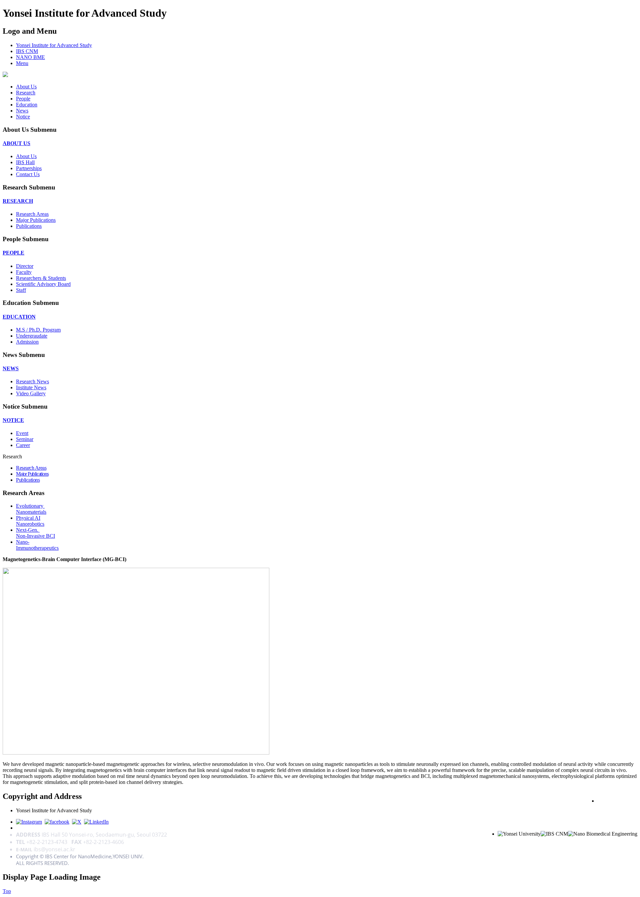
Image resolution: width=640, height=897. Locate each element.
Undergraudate (31, 336)
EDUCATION (19, 317)
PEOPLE (13, 253)
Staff (21, 290)
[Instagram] (29, 822)
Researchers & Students (41, 278)
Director (24, 266)
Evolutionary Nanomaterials (31, 509)
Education (26, 104)
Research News (32, 381)
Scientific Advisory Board (43, 284)
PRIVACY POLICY (617, 800)
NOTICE (13, 420)
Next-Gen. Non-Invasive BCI (35, 533)
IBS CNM (27, 51)
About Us (26, 86)
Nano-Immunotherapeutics (37, 545)
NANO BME (30, 57)
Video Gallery (31, 393)
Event (22, 433)
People (23, 98)
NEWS (11, 368)
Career (23, 445)
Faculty (24, 272)
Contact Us (28, 174)
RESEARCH (18, 201)
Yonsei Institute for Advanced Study (54, 45)
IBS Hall (25, 162)
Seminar (24, 439)
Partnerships (29, 168)
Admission (27, 342)
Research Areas (32, 214)
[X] (76, 822)
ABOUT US (16, 143)
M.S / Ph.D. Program (38, 330)
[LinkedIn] (96, 822)
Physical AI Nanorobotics (30, 521)
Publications (29, 226)
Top (7, 891)
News (22, 110)
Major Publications (36, 220)
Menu (22, 63)
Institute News (31, 387)
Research (25, 92)
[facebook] (57, 822)
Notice (23, 116)
